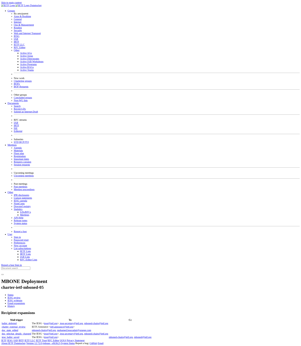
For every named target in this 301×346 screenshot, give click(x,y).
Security (18, 30)
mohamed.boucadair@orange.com (74, 330)
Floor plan (19, 153)
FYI (27, 142)
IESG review (14, 297)
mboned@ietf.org (142, 337)
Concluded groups (23, 97)
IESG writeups (15, 300)
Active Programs (28, 64)
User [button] (10, 234)
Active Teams (27, 70)
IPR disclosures (21, 195)
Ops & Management (24, 25)
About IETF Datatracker (13, 343)
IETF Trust (41, 340)
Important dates (21, 159)
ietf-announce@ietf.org (61, 326)
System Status (68, 343)
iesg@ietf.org (50, 323)
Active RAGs (27, 67)
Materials (18, 150)
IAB (16, 39)
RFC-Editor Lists (28, 259)
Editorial (18, 131)
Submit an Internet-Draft (26, 111)
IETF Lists (25, 251)
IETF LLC (19, 44)
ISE (16, 128)
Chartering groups (23, 81)
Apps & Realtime (22, 16)
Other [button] (10, 192)
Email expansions (16, 303)
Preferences (19, 242)
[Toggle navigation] (2, 274)
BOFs (17, 83)
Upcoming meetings (24, 175)
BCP (22, 142)
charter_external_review (14, 326)
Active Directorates (29, 58)
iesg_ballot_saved (10, 337)
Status (10, 294)
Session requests (22, 164)
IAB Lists (25, 257)
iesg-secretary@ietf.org (71, 323)
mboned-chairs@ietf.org (96, 323)
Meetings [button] (12, 145)
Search (17, 106)
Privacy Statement (75, 340)
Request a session (22, 162)
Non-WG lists (21, 100)
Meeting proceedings (24, 189)
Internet (17, 22)
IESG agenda (20, 200)
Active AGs (26, 53)
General (18, 19)
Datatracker (35, 5)
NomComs (19, 203)
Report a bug (20, 231)
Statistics (18, 209)
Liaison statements (23, 198)
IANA (63, 340)
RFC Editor (19, 47)
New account (20, 245)
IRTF (16, 41)
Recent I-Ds (20, 109)
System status (20, 223)
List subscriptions (22, 248)
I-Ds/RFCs (25, 212)
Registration (20, 156)
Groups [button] (11, 10)
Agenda (18, 147)
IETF (4, 340)
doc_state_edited (10, 330)
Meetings (24, 215)
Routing (18, 27)
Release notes (20, 220)
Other (16, 50)
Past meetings (20, 186)
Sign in (17, 237)
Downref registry (22, 206)
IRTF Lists (25, 254)
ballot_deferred (9, 323)
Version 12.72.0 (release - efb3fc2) (43, 343)
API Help (18, 217)
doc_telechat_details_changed (16, 333)
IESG (16, 36)
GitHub (93, 343)
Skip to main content (11, 2)
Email (100, 343)
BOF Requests (21, 86)
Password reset (21, 240)
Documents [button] (13, 103)
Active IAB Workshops (31, 61)
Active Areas (26, 56)
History (11, 306)
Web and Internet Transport (27, 33)
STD (16, 142)
